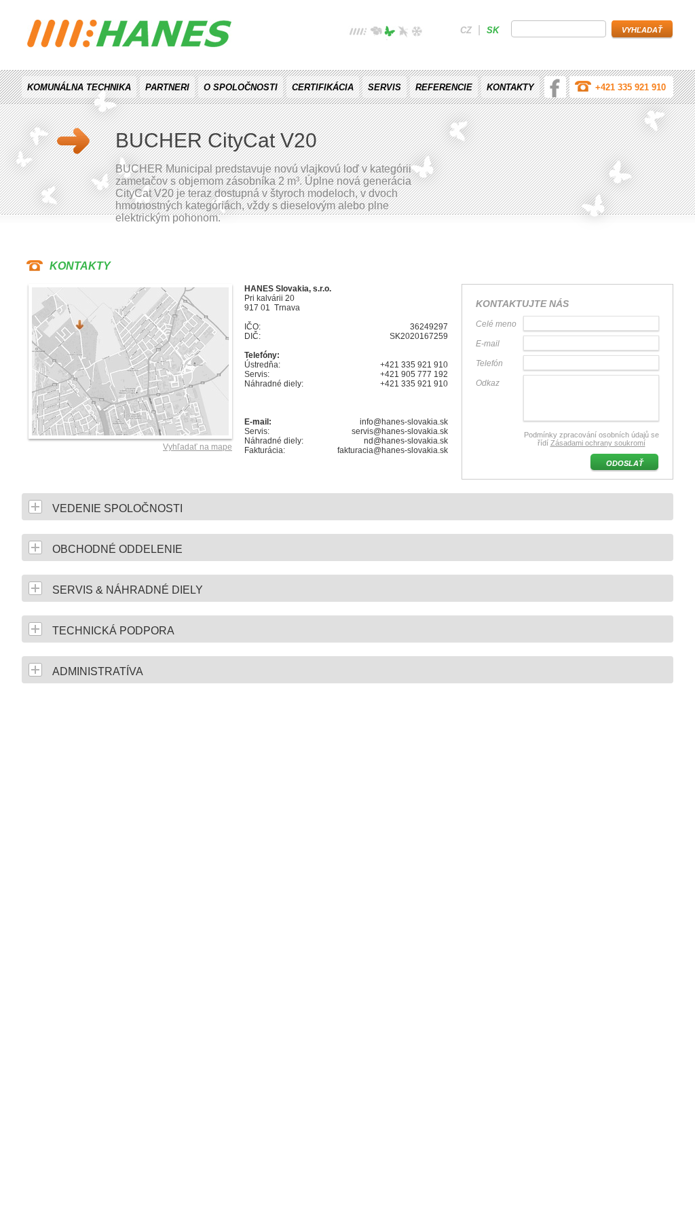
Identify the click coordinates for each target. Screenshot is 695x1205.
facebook (555, 87)
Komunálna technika (79, 87)
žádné (358, 33)
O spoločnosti (241, 87)
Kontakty (510, 87)
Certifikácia (323, 87)
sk (493, 30)
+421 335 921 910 (630, 87)
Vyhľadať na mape (197, 447)
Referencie (443, 87)
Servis (384, 87)
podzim (403, 33)
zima (417, 33)
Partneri (167, 87)
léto (389, 33)
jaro (376, 33)
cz (466, 30)
